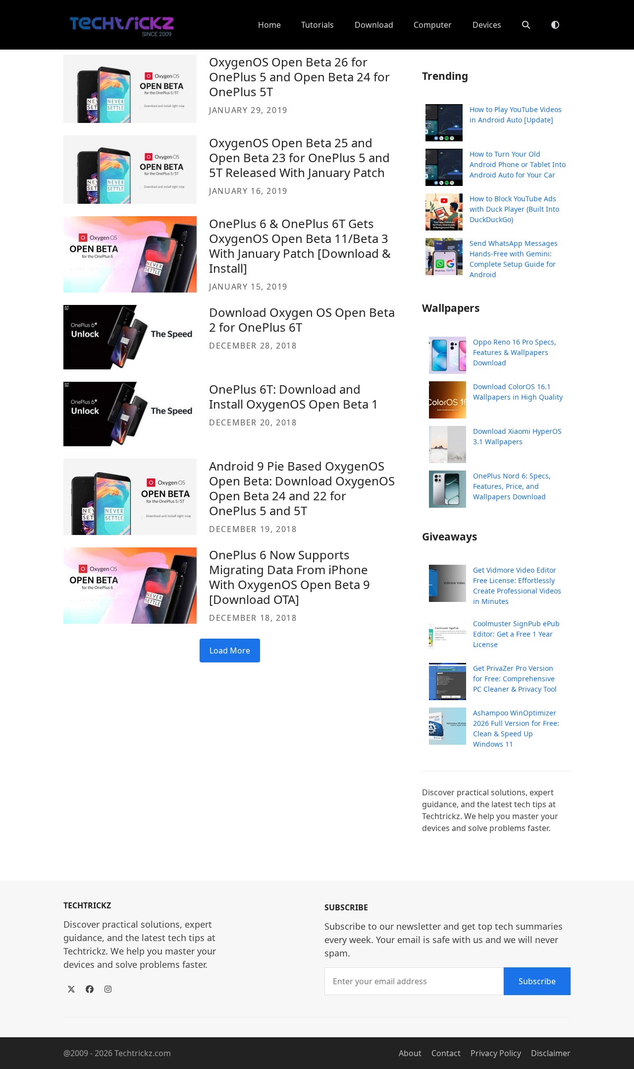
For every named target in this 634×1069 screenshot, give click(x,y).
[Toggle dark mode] (555, 25)
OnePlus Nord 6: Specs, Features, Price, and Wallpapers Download (512, 486)
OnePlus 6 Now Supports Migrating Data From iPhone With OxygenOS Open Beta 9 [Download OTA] (289, 576)
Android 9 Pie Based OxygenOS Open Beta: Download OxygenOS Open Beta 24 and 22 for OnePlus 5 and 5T (302, 488)
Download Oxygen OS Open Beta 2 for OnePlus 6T (302, 319)
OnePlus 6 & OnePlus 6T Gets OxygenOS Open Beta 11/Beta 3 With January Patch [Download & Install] (300, 245)
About (410, 1053)
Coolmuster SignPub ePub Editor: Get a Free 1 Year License (516, 634)
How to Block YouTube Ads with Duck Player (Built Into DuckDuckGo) (514, 209)
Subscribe (537, 981)
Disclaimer (551, 1053)
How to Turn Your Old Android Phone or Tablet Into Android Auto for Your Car (518, 164)
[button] (526, 25)
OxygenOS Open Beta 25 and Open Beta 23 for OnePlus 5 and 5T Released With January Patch (299, 157)
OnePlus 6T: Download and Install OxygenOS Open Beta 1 (293, 396)
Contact (446, 1053)
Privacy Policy (496, 1053)
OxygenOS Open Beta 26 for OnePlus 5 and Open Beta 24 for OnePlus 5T (299, 77)
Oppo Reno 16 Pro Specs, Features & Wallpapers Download (514, 352)
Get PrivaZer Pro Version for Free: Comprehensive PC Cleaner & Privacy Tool (515, 678)
